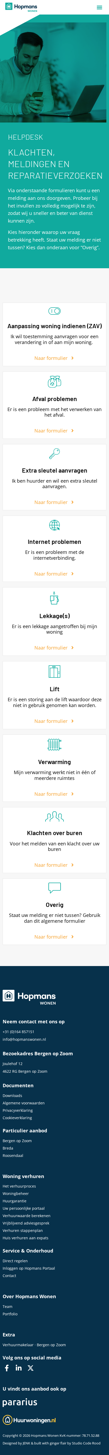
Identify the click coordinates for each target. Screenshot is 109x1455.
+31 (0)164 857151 (18, 1031)
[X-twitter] (30, 1368)
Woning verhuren (23, 1176)
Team (7, 1306)
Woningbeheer (16, 1193)
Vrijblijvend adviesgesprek (26, 1223)
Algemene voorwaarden (24, 1102)
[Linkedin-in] (18, 1368)
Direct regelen (15, 1260)
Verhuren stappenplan (23, 1230)
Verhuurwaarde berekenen (27, 1215)
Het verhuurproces (19, 1186)
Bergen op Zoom (17, 1140)
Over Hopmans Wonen (29, 1296)
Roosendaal (13, 1155)
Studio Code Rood (86, 1443)
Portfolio (10, 1313)
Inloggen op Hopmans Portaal (29, 1268)
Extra (9, 1334)
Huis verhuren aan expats (25, 1237)
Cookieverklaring (17, 1117)
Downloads (12, 1095)
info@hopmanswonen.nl (24, 1039)
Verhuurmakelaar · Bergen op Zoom (34, 1344)
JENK (26, 1443)
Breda (8, 1148)
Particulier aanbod (25, 1130)
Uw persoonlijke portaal (24, 1208)
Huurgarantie (14, 1200)
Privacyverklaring (18, 1110)
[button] (99, 7)
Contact (9, 1275)
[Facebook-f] (7, 1368)
